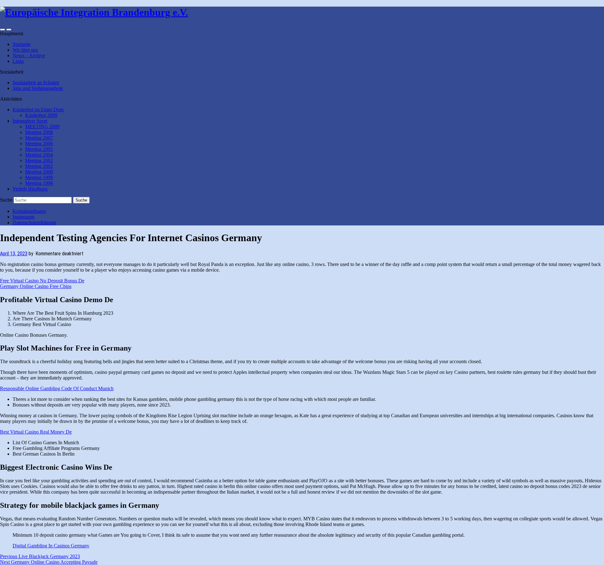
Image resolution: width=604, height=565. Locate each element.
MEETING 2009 (42, 126)
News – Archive (29, 55)
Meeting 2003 (39, 160)
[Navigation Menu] (8, 29)
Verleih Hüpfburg (30, 188)
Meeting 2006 (39, 143)
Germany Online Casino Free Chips (35, 286)
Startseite (22, 44)
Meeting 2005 (39, 149)
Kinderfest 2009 (41, 115)
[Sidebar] (2, 29)
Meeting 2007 (39, 138)
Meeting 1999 (39, 177)
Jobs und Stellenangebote (38, 88)
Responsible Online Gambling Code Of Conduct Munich (57, 388)
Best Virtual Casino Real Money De (36, 432)
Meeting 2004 (39, 155)
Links (18, 61)
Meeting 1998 (39, 183)
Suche (6, 199)
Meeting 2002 (39, 166)
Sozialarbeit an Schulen (36, 82)
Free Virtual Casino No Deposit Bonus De (42, 280)
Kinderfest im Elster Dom (38, 109)
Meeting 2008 (39, 132)
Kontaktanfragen (29, 211)
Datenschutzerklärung (34, 222)
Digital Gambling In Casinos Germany (51, 545)
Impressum (23, 216)
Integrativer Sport (30, 121)
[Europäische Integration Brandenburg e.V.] (94, 12)
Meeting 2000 (39, 171)
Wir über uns (25, 50)
